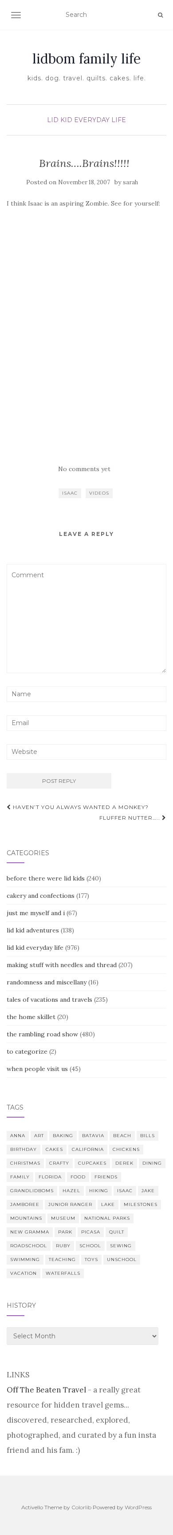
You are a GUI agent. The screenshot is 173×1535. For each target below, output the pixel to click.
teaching (62, 1259)
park (65, 1232)
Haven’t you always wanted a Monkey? (80, 807)
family (20, 1177)
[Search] (160, 15)
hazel (71, 1191)
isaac (70, 493)
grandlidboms (32, 1191)
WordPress (138, 1507)
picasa (90, 1232)
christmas (25, 1163)
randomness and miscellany (46, 982)
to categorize (27, 1051)
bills (147, 1135)
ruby (63, 1246)
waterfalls (63, 1273)
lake (108, 1204)
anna (17, 1135)
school (90, 1246)
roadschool (28, 1246)
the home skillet (31, 1017)
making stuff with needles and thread (62, 965)
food (78, 1177)
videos (99, 493)
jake (148, 1191)
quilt (116, 1232)
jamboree (24, 1204)
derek (124, 1163)
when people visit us (37, 1069)
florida (50, 1177)
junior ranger (70, 1204)
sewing (121, 1246)
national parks (107, 1218)
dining (152, 1163)
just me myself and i (36, 913)
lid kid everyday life (86, 120)
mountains (26, 1218)
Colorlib (81, 1507)
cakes (54, 1149)
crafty (59, 1163)
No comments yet (84, 469)
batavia (93, 1135)
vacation (23, 1273)
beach (122, 1135)
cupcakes (92, 1163)
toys (91, 1259)
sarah (130, 182)
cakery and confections (41, 896)
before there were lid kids (46, 878)
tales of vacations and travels (49, 1000)
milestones (140, 1204)
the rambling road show (42, 1034)
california (88, 1149)
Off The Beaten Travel (46, 1390)
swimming (25, 1259)
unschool (122, 1259)
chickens (126, 1149)
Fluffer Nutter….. (130, 817)
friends (106, 1177)
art (39, 1135)
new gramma (29, 1232)
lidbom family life (86, 58)
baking (63, 1135)
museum (63, 1218)
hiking (98, 1191)
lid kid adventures (33, 930)
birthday (23, 1149)
